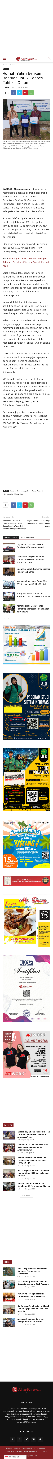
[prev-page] (4, 618)
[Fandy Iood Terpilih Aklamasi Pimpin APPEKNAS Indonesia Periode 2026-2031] (9, 559)
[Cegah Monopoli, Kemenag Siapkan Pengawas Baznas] (9, 572)
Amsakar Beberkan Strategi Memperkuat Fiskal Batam (30, 1320)
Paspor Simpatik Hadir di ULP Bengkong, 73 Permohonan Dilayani (33, 1184)
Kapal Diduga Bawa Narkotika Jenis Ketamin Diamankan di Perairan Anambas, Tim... (33, 1134)
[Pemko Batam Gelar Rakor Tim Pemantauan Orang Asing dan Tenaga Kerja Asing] (9, 1160)
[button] (4, 58)
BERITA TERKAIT (11, 538)
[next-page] (8, 618)
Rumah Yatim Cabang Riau (13, 494)
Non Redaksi (27, 1449)
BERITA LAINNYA (27, 538)
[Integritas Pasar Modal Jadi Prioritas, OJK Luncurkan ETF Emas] (9, 596)
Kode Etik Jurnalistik (31, 1451)
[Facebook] (13, 92)
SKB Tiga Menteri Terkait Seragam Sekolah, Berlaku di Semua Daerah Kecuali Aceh (26, 262)
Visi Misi (9, 1449)
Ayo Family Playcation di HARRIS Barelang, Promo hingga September (32, 1271)
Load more (26, 1196)
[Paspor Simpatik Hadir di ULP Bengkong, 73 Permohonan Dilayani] (9, 1186)
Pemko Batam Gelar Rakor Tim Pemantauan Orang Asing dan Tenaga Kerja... (31, 1160)
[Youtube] (40, 1439)
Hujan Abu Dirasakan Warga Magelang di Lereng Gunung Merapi (38, 523)
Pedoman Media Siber (14, 1451)
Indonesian (13, 1457)
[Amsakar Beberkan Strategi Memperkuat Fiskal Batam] (9, 1322)
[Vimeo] (26, 1439)
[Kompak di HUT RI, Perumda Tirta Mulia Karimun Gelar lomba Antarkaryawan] (9, 1147)
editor (7, 87)
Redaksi (17, 1449)
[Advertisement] (26, 27)
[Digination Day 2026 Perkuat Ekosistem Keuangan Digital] (9, 547)
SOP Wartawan (39, 1449)
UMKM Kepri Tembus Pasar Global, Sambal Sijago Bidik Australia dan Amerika (33, 1173)
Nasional (13, 65)
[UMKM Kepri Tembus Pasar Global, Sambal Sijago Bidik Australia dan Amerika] (9, 1173)
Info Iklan (44, 1451)
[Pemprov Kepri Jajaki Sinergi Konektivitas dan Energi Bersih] (9, 1297)
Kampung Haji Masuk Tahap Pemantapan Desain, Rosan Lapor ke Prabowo (33, 609)
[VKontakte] (33, 1439)
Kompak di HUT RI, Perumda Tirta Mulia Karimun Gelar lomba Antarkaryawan (32, 1147)
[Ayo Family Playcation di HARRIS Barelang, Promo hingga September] (9, 1271)
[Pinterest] (25, 92)
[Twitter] (19, 92)
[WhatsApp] (31, 92)
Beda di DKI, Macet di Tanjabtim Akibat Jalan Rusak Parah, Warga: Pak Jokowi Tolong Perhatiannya (14, 524)
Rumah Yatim (36, 491)
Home (5, 65)
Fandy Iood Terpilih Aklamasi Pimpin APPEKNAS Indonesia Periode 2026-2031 (30, 559)
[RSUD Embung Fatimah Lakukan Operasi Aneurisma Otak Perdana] (9, 1284)
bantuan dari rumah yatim (19, 491)
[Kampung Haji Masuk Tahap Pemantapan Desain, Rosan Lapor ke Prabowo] (9, 608)
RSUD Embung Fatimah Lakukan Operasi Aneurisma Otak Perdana (33, 1282)
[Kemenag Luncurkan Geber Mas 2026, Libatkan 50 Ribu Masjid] (9, 584)
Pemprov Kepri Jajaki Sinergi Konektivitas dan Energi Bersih (31, 1295)
